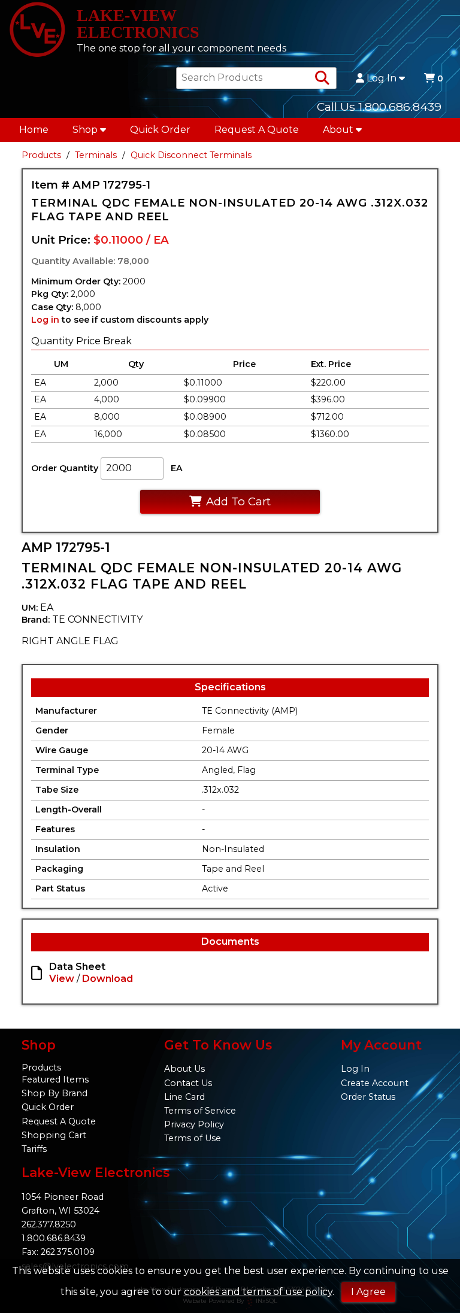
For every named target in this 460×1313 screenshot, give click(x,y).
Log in (45, 319)
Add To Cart (238, 501)
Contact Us (188, 1083)
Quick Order (160, 129)
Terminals (96, 155)
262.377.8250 (49, 1224)
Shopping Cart (54, 1135)
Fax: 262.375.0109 (58, 1252)
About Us (184, 1068)
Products (41, 155)
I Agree (368, 1291)
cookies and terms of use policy (258, 1291)
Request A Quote (256, 129)
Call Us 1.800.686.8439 (379, 106)
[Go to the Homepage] (37, 30)
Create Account (374, 1083)
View (61, 978)
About (338, 129)
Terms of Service (200, 1110)
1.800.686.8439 (54, 1238)
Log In (382, 78)
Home (34, 129)
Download (107, 978)
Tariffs (34, 1149)
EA (177, 468)
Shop (85, 129)
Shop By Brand (54, 1093)
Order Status (368, 1096)
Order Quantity (64, 468)
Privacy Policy (194, 1124)
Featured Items (55, 1079)
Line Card (184, 1096)
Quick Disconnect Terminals (191, 155)
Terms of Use (192, 1138)
